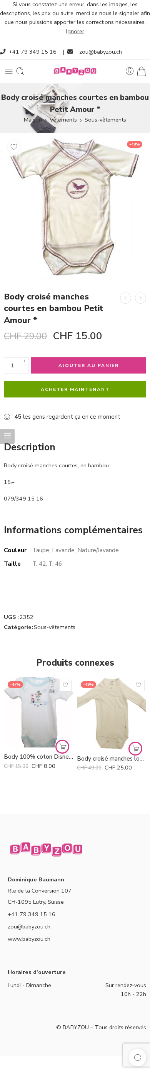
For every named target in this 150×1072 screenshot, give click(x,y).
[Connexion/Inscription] (130, 71)
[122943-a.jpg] (75, 208)
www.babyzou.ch (29, 939)
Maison (33, 119)
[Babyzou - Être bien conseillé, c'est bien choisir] (75, 71)
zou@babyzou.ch (100, 52)
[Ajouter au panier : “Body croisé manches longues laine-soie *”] (135, 749)
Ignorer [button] (75, 31)
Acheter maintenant (75, 389)
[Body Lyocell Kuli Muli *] (140, 298)
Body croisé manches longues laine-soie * (111, 759)
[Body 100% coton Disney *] (38, 712)
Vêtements (63, 119)
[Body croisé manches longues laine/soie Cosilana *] (125, 298)
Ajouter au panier (88, 365)
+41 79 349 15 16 (33, 52)
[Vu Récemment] (137, 1057)
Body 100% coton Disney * (38, 757)
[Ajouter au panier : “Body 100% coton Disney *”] (62, 747)
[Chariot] (141, 71)
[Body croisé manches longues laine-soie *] (111, 713)
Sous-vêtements (105, 119)
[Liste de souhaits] (14, 147)
